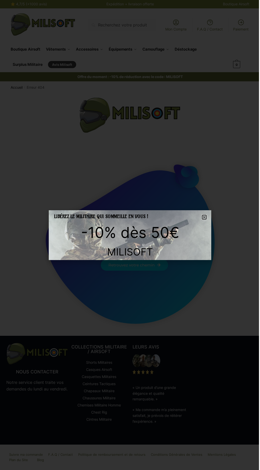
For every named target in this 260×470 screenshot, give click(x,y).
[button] (204, 217)
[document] (130, 235)
